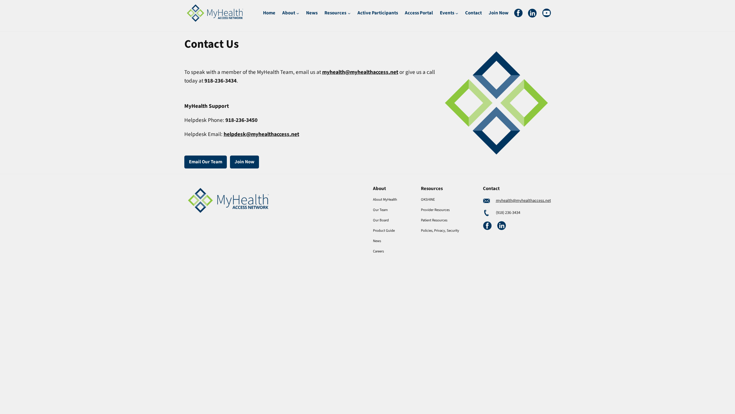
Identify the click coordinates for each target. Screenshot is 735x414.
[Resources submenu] (349, 13)
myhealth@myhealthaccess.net (523, 201)
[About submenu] (297, 13)
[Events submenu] (456, 13)
